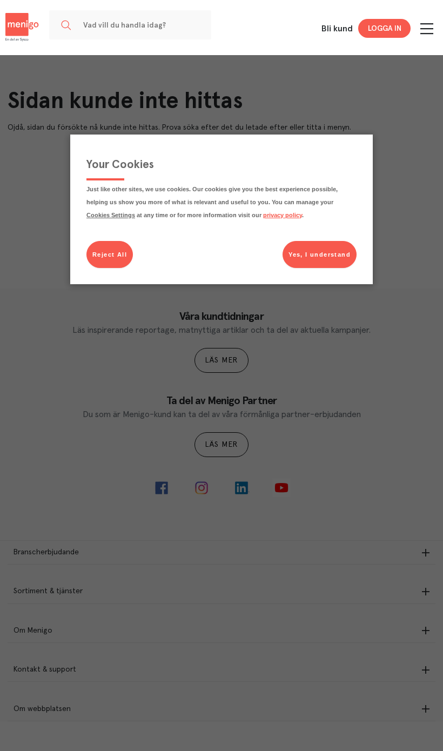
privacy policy (282, 215)
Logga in (384, 28)
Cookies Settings (110, 215)
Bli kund (337, 28)
